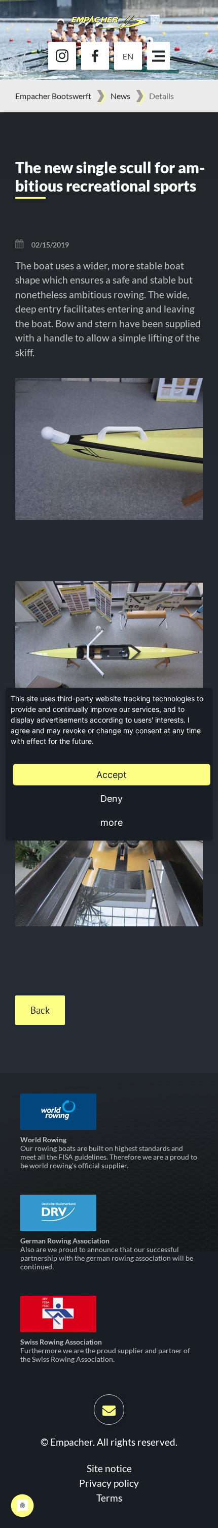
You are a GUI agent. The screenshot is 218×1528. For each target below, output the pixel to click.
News (120, 96)
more (111, 822)
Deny (111, 798)
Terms (109, 1498)
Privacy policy (109, 1483)
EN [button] (128, 55)
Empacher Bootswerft (53, 96)
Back (40, 1010)
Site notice (109, 1468)
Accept (111, 774)
